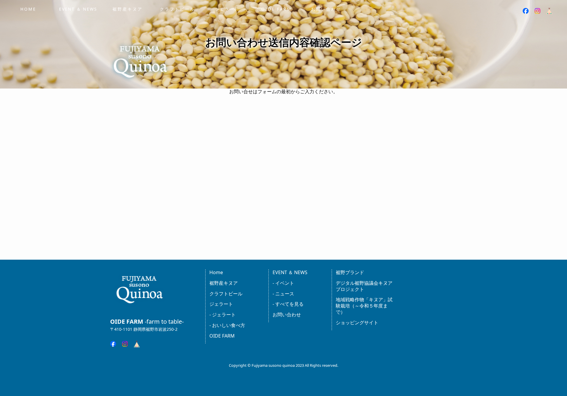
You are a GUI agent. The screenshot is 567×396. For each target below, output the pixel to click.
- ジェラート (222, 314)
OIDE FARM (276, 9)
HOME (28, 9)
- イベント (283, 283)
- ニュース (283, 293)
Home (216, 272)
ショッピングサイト (357, 322)
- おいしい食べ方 (227, 325)
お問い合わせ (326, 9)
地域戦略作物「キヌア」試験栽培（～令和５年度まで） (364, 305)
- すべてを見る (288, 304)
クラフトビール (177, 9)
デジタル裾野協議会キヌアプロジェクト (364, 286)
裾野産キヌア (128, 9)
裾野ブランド (350, 272)
